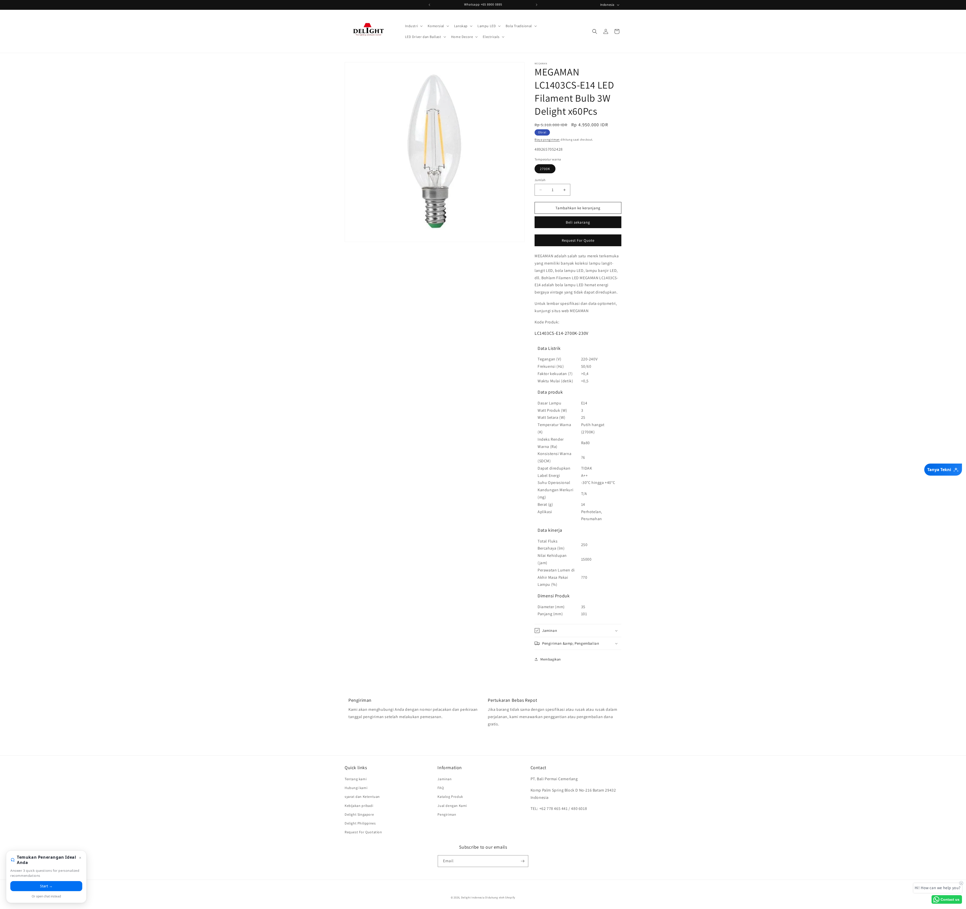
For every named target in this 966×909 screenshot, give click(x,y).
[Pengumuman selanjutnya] (536, 5)
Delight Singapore (359, 814)
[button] (413, 26)
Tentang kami (356, 779)
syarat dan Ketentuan (362, 796)
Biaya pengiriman (547, 139)
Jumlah (540, 180)
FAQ (440, 788)
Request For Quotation (363, 832)
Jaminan (444, 779)
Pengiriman (446, 814)
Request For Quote (578, 240)
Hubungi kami (356, 788)
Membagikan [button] (550, 659)
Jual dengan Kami (452, 805)
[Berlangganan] (522, 861)
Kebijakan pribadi (359, 805)
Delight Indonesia (473, 897)
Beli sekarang (578, 222)
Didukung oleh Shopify (500, 897)
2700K (545, 169)
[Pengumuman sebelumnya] (429, 5)
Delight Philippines (360, 823)
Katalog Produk (450, 796)
